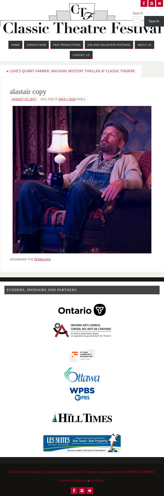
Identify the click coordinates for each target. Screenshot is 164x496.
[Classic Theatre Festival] (144, 3)
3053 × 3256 (67, 99)
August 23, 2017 (24, 99)
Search (138, 13)
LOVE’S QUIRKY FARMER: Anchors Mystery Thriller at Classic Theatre (70, 71)
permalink (42, 259)
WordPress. (97, 480)
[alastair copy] (82, 179)
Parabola (81, 480)
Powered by (67, 480)
